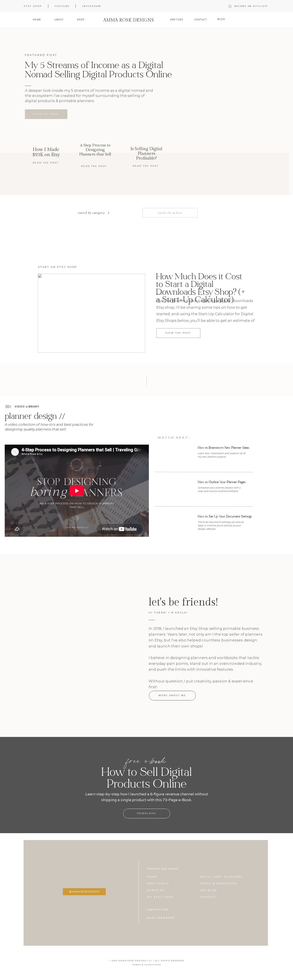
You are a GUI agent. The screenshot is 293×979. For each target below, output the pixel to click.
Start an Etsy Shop (57, 266)
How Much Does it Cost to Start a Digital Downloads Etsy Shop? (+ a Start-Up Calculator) (201, 288)
